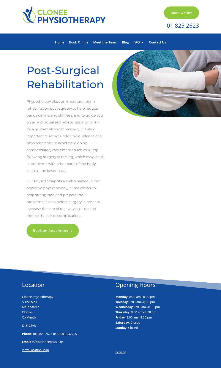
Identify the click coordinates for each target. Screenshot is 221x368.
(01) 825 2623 (42, 334)
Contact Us (157, 42)
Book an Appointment (52, 230)
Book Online (181, 13)
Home (59, 42)
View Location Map (35, 350)
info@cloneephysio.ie (47, 342)
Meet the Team (105, 42)
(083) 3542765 (67, 334)
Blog (125, 42)
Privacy (120, 352)
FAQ (136, 42)
